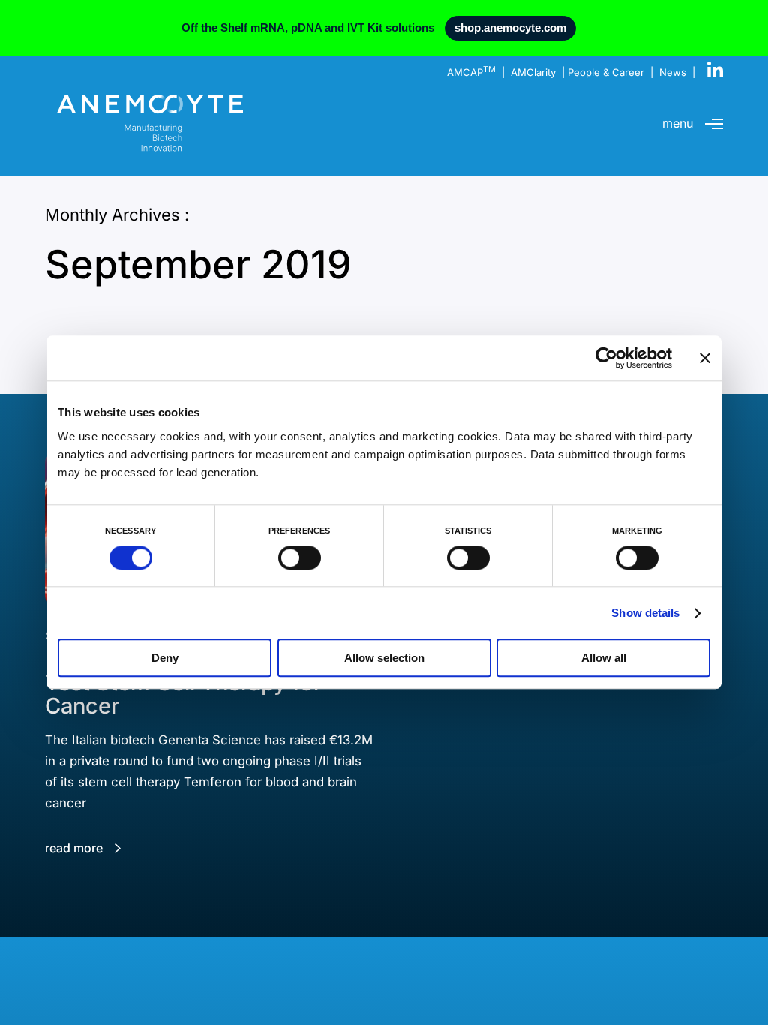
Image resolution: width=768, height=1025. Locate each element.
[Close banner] (705, 358)
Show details (645, 612)
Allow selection (384, 658)
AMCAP (471, 72)
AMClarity (533, 72)
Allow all (603, 658)
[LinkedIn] (715, 71)
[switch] (299, 558)
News (672, 72)
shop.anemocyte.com (510, 27)
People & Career (606, 72)
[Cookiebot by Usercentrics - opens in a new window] (606, 358)
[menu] (714, 124)
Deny (165, 658)
